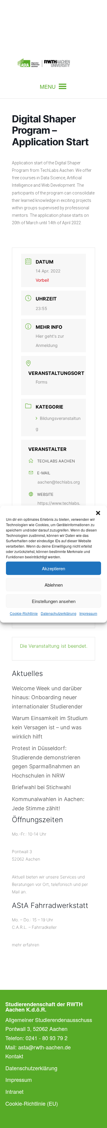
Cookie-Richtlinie (24, 613)
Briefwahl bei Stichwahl (41, 787)
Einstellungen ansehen (53, 601)
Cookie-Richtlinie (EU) (31, 1103)
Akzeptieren (53, 568)
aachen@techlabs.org (58, 481)
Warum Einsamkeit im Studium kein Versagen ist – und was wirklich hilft (50, 727)
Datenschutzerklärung (58, 613)
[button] (98, 513)
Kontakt (14, 1056)
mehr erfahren (25, 944)
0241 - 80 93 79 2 (46, 1038)
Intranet (14, 1091)
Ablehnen (54, 584)
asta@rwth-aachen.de (44, 1047)
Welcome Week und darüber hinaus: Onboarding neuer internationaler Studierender (47, 697)
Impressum (88, 613)
